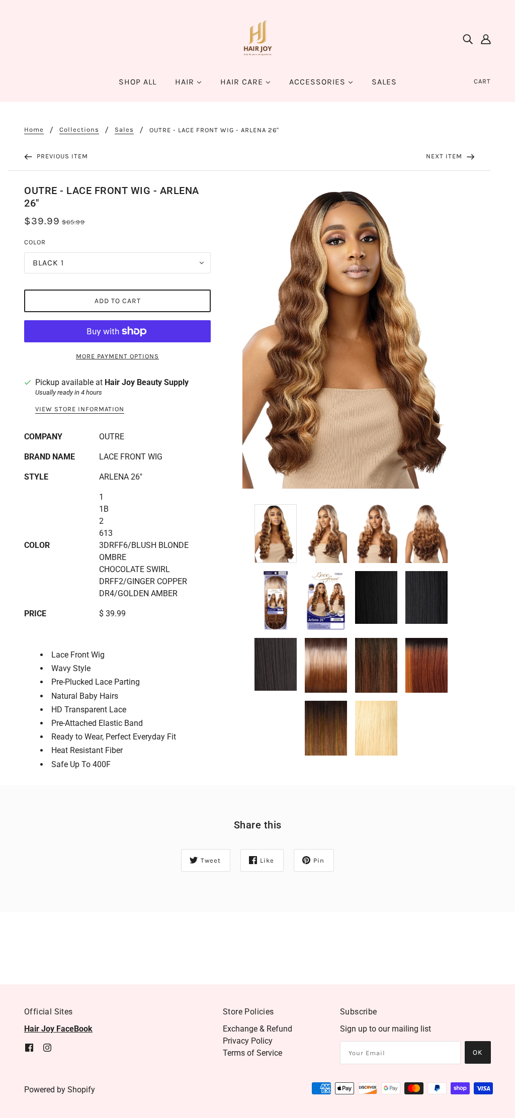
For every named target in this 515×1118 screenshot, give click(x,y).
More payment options (117, 356)
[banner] (257, 38)
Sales (124, 129)
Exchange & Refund (257, 1029)
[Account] (486, 39)
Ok (478, 1052)
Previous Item (61, 156)
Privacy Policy (248, 1041)
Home (34, 129)
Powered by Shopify (59, 1089)
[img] (468, 39)
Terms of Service (252, 1053)
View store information (79, 409)
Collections (79, 129)
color (35, 242)
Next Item (445, 156)
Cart (482, 81)
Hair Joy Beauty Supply (147, 382)
